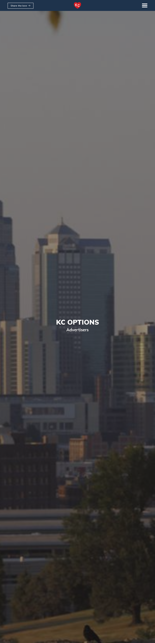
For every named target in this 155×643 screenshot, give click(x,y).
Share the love (19, 5)
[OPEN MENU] (144, 5)
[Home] (77, 5)
